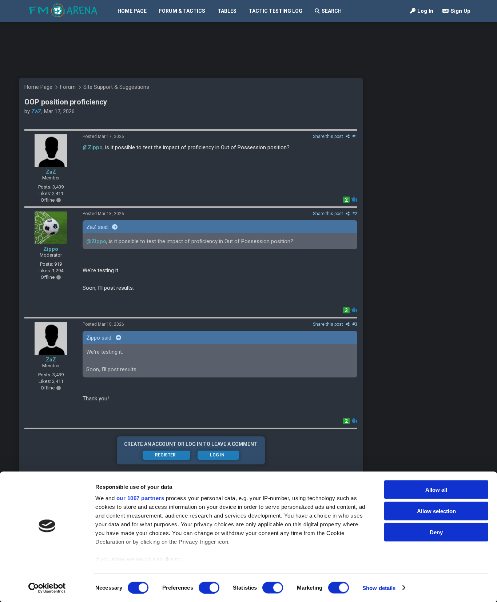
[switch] (209, 587)
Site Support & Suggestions (116, 87)
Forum (68, 87)
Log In (425, 11)
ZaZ (36, 111)
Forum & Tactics (182, 11)
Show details (378, 588)
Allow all (436, 490)
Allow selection (436, 511)
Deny (436, 532)
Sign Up (460, 11)
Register (165, 455)
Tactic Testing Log (275, 11)
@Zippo (93, 147)
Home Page (132, 11)
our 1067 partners (140, 498)
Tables (227, 11)
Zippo (50, 249)
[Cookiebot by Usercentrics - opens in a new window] (47, 587)
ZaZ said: (98, 227)
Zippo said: (100, 337)
